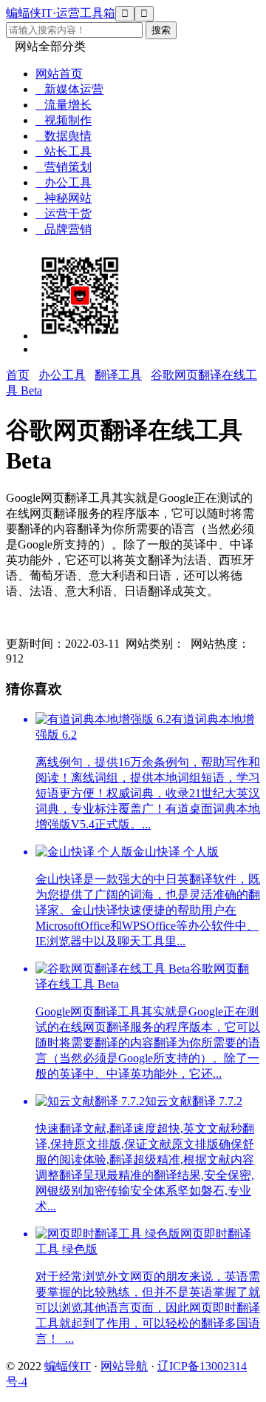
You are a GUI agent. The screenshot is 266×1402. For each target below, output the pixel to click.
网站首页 (59, 73)
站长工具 (63, 151)
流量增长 (63, 104)
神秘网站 (63, 198)
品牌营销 (63, 229)
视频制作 (63, 120)
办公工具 (63, 182)
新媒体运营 (69, 89)
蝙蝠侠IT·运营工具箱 (60, 13)
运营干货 (63, 213)
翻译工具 (118, 375)
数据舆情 (63, 136)
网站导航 (124, 1366)
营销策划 (63, 167)
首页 (18, 375)
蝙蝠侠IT (67, 1366)
